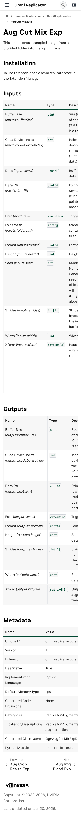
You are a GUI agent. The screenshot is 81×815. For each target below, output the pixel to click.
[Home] (7, 16)
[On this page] (74, 5)
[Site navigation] (7, 5)
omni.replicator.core (28, 16)
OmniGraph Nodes (59, 16)
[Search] (63, 5)
